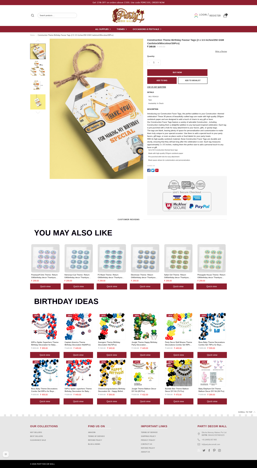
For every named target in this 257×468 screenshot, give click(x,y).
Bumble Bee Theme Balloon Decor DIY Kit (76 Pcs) (177, 390)
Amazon (92, 432)
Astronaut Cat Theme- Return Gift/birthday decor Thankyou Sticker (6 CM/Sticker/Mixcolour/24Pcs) (50, 276)
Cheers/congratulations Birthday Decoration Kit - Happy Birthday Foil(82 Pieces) (111, 390)
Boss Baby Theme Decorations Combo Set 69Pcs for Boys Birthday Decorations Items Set (44, 390)
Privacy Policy (148, 440)
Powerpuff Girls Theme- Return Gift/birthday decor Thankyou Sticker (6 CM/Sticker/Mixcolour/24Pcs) (217, 276)
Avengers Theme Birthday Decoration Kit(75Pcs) (109, 343)
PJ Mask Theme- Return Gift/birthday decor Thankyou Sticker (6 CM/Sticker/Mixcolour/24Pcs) (83, 276)
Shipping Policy (148, 436)
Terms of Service (96, 436)
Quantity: (151, 56)
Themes (121, 29)
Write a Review (221, 51)
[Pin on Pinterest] (156, 170)
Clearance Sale (38, 440)
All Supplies (102, 29)
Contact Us (146, 444)
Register (215, 15)
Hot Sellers (36, 432)
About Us (145, 452)
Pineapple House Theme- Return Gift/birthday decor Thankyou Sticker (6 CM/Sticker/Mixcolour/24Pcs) (185, 276)
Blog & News (94, 444)
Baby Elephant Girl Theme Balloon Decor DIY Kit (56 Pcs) (211, 390)
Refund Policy (148, 448)
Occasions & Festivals (146, 29)
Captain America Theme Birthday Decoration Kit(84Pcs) (78, 343)
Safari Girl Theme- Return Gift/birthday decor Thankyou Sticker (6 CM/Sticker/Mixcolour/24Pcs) (149, 276)
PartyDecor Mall (46, 464)
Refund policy (95, 440)
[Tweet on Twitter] (152, 170)
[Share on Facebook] (148, 170)
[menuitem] (103, 29)
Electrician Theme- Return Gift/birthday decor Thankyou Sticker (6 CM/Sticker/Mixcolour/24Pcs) (116, 276)
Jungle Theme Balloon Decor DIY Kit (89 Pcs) (144, 390)
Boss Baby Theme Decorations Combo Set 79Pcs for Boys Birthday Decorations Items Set (212, 343)
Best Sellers (36, 436)
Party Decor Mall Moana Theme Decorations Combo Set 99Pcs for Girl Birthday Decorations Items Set (178, 343)
